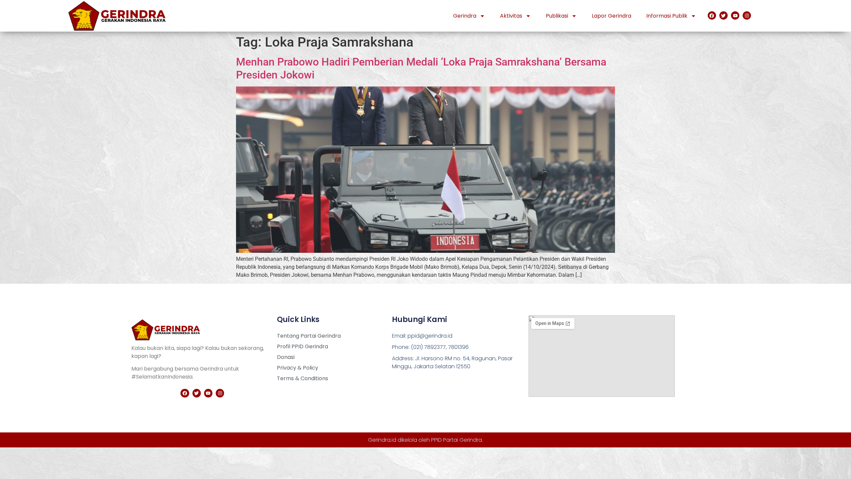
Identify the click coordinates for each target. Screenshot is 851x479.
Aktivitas (511, 16)
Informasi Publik (666, 16)
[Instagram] (747, 15)
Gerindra (464, 16)
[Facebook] (712, 15)
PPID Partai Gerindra (456, 440)
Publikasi (557, 16)
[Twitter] (723, 15)
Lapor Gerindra (611, 16)
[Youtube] (735, 15)
